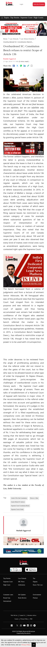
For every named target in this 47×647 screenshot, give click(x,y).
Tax (34, 578)
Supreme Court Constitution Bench (20, 505)
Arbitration (21, 585)
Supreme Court (26, 17)
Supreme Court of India (17, 509)
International (7, 601)
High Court (6, 585)
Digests (35, 581)
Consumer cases (8, 594)
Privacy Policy (26, 645)
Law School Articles (27, 39)
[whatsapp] (21, 66)
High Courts (38, 17)
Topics (6, 17)
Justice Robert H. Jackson (18, 502)
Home (5, 39)
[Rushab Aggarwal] (23, 523)
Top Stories (14, 17)
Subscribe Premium (39, 4)
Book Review (22, 598)
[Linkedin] (25, 66)
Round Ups (6, 598)
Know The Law (38, 585)
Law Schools (14, 39)
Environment (37, 594)
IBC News (21, 581)
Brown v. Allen (34, 498)
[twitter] (17, 66)
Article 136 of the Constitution (19, 498)
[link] (28, 66)
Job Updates (22, 594)
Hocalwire (27, 633)
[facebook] (14, 66)
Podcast (35, 598)
